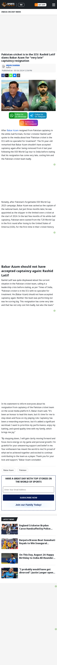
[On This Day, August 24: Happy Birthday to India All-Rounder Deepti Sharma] (9, 558)
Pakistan (22, 470)
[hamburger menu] (54, 5)
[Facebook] (3, 75)
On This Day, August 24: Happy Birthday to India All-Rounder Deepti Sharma (36, 556)
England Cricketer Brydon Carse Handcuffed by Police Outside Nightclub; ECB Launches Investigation (35, 527)
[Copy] (18, 75)
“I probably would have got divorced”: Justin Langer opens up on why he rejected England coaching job (36, 571)
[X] (7, 75)
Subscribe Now (28, 498)
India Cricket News (11, 12)
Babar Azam (12, 130)
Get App (41, 5)
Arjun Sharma (13, 65)
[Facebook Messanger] (14, 75)
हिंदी (21, 5)
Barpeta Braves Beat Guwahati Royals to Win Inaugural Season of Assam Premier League (37, 541)
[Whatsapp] (10, 75)
